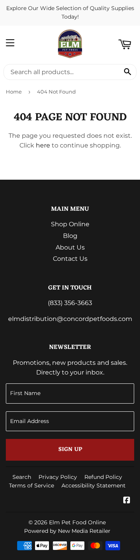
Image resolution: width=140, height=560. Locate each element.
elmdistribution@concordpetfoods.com (70, 318)
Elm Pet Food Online (77, 522)
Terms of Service (31, 485)
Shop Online (70, 224)
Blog (70, 235)
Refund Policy (103, 477)
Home (14, 91)
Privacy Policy (57, 477)
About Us (70, 247)
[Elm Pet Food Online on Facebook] (126, 501)
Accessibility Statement (93, 485)
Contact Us (70, 258)
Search (21, 477)
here (43, 145)
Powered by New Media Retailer (67, 531)
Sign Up (70, 449)
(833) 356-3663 (70, 303)
